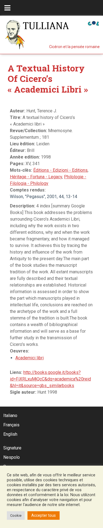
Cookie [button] (15, 515)
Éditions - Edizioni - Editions (60, 170)
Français (11, 424)
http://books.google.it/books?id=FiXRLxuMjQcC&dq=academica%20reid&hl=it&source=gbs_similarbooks (50, 379)
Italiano (10, 415)
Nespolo (11, 457)
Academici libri (29, 357)
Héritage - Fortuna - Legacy (36, 176)
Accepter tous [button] (43, 515)
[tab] (7, 8)
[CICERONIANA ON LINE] (93, 23)
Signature (12, 448)
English (10, 434)
